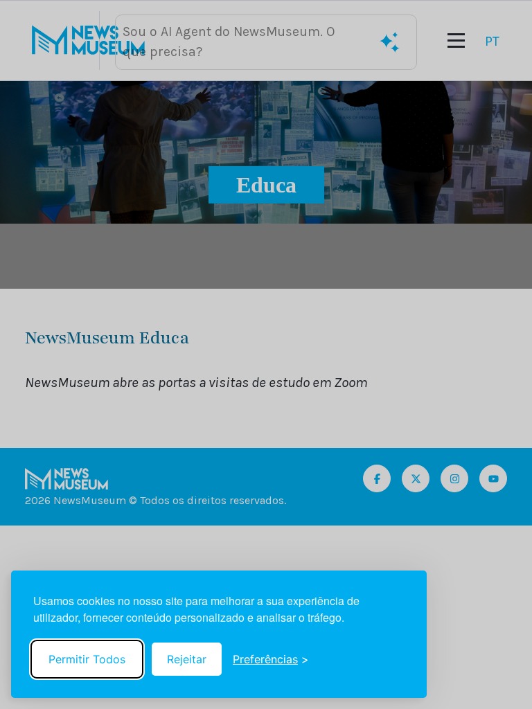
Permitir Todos (86, 659)
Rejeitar (186, 659)
